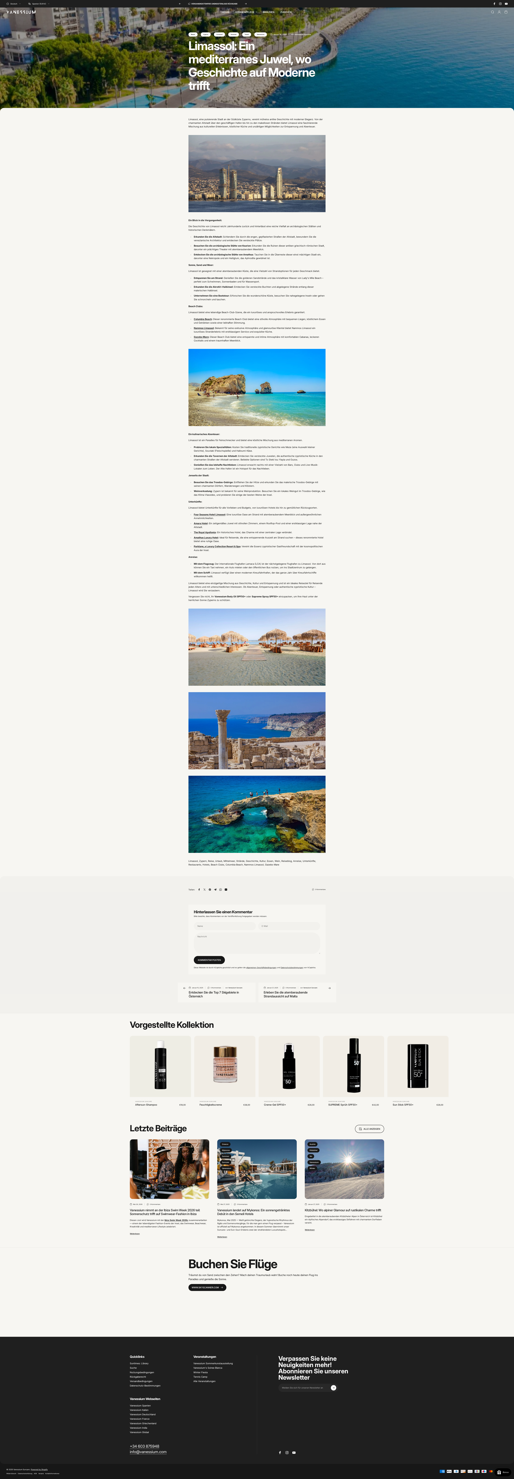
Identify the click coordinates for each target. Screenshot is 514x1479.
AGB (35, 1473)
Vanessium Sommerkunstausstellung (213, 1363)
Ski (311, 1156)
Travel (247, 34)
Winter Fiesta (200, 1372)
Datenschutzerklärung (25, 1473)
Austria (312, 1144)
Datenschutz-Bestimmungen (145, 1385)
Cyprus (205, 34)
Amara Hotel (201, 523)
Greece (225, 1144)
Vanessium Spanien (140, 1405)
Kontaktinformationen (52, 1473)
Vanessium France (140, 1419)
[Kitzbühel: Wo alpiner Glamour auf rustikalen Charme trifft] (344, 1169)
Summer (234, 34)
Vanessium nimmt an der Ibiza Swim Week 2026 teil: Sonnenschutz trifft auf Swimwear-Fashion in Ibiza (165, 1212)
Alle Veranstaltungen (204, 1381)
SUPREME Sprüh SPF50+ (342, 1104)
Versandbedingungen (141, 1381)
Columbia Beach (203, 319)
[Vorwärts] (246, 4)
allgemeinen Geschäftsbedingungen (261, 967)
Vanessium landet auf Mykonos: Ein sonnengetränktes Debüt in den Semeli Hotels (253, 1212)
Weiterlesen (135, 1234)
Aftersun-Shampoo (146, 1104)
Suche (133, 1367)
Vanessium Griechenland (143, 1423)
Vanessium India (138, 1427)
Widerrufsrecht (11, 1473)
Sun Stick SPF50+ (403, 1104)
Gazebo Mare (201, 337)
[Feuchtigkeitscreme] (224, 1066)
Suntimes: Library (139, 1363)
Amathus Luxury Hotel (206, 537)
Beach (193, 34)
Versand (41, 1473)
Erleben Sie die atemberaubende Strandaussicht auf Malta (286, 994)
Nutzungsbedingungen (142, 1372)
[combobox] (13, 4)
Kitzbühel (313, 1150)
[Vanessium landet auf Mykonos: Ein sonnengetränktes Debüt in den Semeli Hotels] (257, 1169)
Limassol (219, 34)
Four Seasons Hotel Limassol (209, 514)
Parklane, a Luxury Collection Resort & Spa (217, 546)
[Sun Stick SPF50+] (418, 1066)
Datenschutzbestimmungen (292, 967)
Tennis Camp (200, 1376)
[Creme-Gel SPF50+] (289, 1066)
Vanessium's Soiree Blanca (207, 1367)
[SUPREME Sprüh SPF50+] (353, 1066)
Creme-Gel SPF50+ (275, 1104)
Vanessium (260, 34)
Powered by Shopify (39, 1469)
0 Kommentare (320, 889)
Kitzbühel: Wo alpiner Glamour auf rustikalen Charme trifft (343, 1210)
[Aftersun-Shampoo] (160, 1066)
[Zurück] (180, 4)
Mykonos (226, 1150)
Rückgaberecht (138, 1376)
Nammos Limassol (204, 328)
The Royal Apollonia (205, 532)
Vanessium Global (139, 1432)
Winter (312, 1168)
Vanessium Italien (139, 1410)
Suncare (225, 1162)
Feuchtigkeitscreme (211, 1104)
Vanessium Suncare (143, 1101)
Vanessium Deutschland (143, 1414)
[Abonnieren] (333, 1387)
